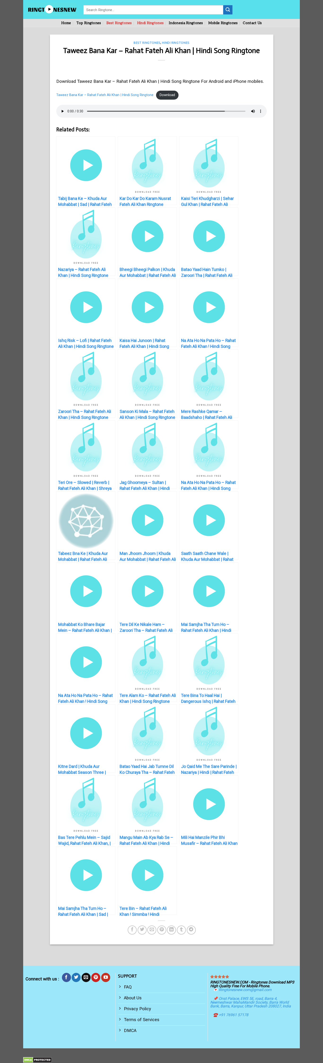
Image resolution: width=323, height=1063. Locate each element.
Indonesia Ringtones (186, 23)
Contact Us (252, 23)
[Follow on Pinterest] (95, 977)
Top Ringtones (88, 23)
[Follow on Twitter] (76, 977)
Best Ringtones (119, 23)
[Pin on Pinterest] (161, 930)
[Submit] (227, 9)
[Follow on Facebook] (66, 977)
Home (66, 23)
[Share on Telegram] (191, 930)
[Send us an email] (86, 977)
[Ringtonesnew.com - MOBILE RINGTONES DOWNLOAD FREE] (51, 9)
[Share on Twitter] (142, 930)
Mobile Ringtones (223, 23)
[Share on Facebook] (132, 930)
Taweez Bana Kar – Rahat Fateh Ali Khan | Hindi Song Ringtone (104, 95)
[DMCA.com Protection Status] (37, 1059)
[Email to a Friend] (151, 930)
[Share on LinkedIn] (171, 930)
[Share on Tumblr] (181, 930)
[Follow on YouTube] (105, 977)
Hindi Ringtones (150, 23)
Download (167, 95)
